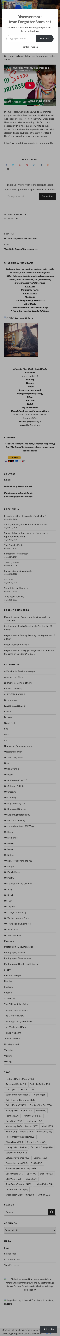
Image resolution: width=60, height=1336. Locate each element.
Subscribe (45, 38)
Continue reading (30, 47)
